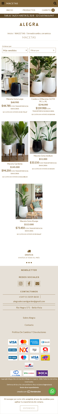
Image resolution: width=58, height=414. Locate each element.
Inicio (10, 33)
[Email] (37, 284)
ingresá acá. (47, 384)
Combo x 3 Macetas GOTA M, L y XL (43, 100)
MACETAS (20, 33)
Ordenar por (7, 46)
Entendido (29, 408)
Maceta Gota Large (14, 99)
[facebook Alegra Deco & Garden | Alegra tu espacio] (29, 284)
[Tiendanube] (29, 392)
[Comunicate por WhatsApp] (52, 391)
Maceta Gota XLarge (29, 221)
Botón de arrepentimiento (29, 387)
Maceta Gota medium (43, 155)
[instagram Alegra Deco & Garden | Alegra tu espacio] (20, 284)
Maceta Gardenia (14, 164)
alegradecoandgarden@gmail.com (29, 301)
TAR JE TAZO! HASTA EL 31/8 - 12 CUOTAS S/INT (29, 15)
